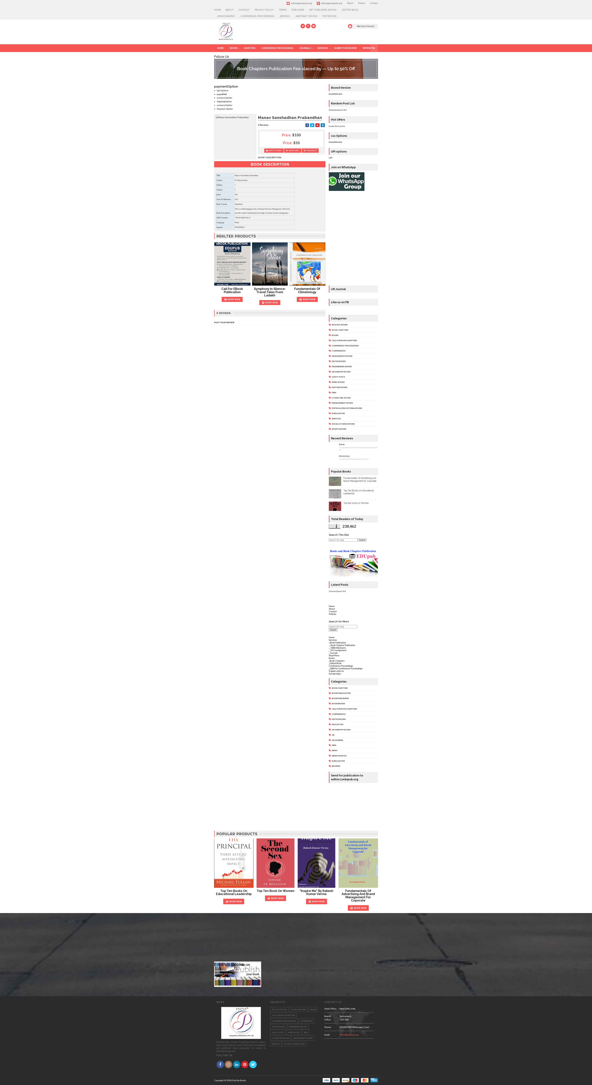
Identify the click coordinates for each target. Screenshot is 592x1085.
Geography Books (341, 372)
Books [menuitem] (332, 658)
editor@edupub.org (349, 1034)
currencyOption (224, 97)
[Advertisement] (353, 216)
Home (217, 10)
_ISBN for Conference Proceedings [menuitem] (346, 668)
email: (327, 1034)
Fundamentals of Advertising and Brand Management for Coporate (358, 895)
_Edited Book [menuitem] (335, 663)
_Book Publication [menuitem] (337, 642)
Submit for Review (345, 48)
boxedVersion (335, 94)
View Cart (294, 150)
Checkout (311, 150)
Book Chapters (340, 688)
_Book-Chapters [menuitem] (337, 660)
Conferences (338, 351)
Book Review (338, 703)
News (334, 750)
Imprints (368, 48)
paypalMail (222, 94)
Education (337, 724)
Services (322, 48)
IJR (333, 735)
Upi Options (222, 90)
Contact (374, 3)
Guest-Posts (338, 377)
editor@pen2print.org (301, 3)
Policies (332, 614)
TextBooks (329, 16)
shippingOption (224, 101)
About (350, 3)
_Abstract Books (306, 16)
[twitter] (302, 26)
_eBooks (284, 16)
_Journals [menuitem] (333, 653)
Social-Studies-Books (343, 424)
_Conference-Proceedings (257, 16)
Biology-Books (339, 325)
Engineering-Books (342, 366)
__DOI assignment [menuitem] (338, 650)
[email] (313, 26)
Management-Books (342, 403)
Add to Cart (275, 150)
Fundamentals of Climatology (307, 290)
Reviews (336, 766)
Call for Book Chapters (344, 340)
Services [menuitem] (333, 640)
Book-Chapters (340, 330)
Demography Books (342, 356)
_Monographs (226, 16)
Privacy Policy (264, 10)
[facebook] (308, 26)
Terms (283, 10)
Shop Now (234, 299)
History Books (339, 387)
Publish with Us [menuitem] (336, 671)
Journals (305, 48)
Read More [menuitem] (334, 655)
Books (234, 48)
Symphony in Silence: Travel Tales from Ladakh (270, 292)
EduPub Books (229, 964)
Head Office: (330, 1008)
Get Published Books (322, 10)
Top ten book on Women (356, 503)
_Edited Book (349, 10)
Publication (338, 413)
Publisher (298, 10)
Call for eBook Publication (232, 290)
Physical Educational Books (347, 408)
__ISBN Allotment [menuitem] (337, 647)
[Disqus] (270, 413)
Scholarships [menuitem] (335, 673)
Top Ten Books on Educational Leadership (234, 892)
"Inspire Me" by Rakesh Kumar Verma (316, 892)
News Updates (339, 756)
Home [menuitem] (332, 637)
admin (342, 444)
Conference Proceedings (277, 48)
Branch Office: (327, 1018)
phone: (327, 1027)
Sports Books (339, 429)
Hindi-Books (338, 382)
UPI (331, 157)
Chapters (249, 48)
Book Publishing (340, 698)
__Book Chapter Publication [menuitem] (342, 645)
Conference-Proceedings (345, 345)
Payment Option (225, 108)
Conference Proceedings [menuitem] (341, 665)
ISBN (334, 392)
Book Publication (341, 693)
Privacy (361, 3)
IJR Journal (337, 740)
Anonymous (344, 456)
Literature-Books (341, 398)
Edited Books (339, 361)
